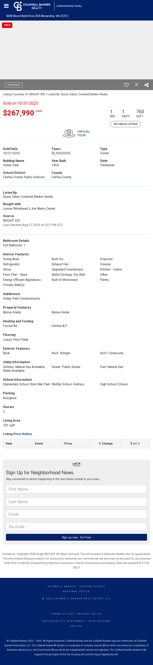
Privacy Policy (89, 614)
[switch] (126, 85)
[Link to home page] (34, 6)
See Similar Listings (126, 124)
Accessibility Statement (64, 621)
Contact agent (13, 85)
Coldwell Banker (62, 586)
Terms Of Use (62, 614)
